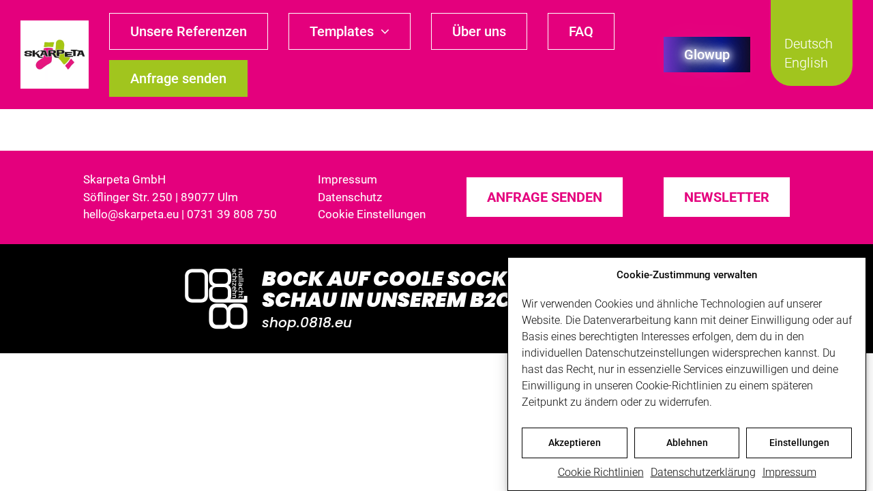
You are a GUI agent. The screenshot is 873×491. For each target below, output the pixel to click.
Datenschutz (350, 197)
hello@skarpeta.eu (131, 214)
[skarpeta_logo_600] (54, 25)
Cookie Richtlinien (601, 472)
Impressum (789, 472)
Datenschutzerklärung (703, 472)
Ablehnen (687, 442)
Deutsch (808, 43)
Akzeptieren (574, 442)
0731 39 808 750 (232, 214)
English (806, 63)
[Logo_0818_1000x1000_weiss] (216, 269)
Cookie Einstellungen (372, 214)
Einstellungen (799, 442)
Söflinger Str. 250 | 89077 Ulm (160, 197)
